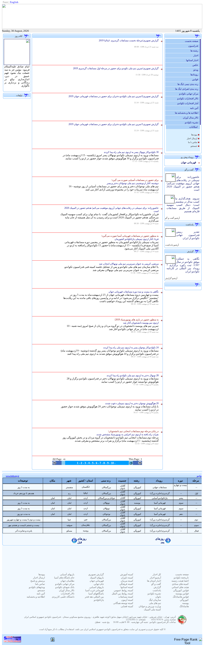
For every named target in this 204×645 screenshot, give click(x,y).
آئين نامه (195, 108)
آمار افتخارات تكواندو (189, 103)
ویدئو (196, 69)
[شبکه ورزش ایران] (12, 641)
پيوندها (194, 135)
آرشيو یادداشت (172, 245)
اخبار (196, 55)
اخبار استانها (193, 60)
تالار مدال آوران (191, 117)
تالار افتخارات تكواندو (188, 98)
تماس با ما (192, 142)
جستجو (194, 146)
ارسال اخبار (192, 138)
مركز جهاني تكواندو (189, 93)
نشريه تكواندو (192, 122)
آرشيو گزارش (171, 278)
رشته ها (195, 50)
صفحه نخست (192, 41)
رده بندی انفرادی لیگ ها (187, 89)
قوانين (196, 79)
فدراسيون (194, 45)
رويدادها (195, 74)
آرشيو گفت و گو (172, 218)
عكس (196, 65)
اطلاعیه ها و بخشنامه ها (187, 112)
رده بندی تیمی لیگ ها (189, 84)
